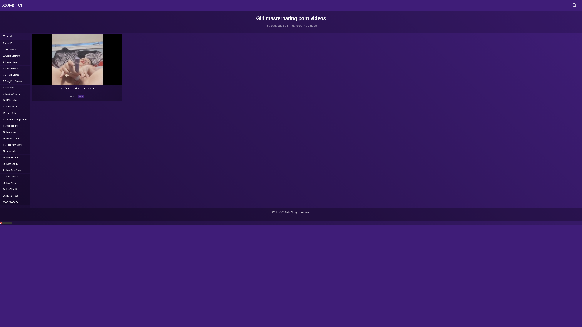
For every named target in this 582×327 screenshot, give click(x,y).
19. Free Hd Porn (10, 157)
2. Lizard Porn (9, 49)
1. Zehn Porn (9, 43)
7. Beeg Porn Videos (12, 81)
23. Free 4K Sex (10, 183)
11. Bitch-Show (10, 107)
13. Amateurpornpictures (15, 119)
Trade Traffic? (9, 202)
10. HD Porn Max (10, 100)
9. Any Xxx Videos (11, 94)
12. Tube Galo (9, 113)
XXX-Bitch (13, 5)
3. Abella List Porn (11, 56)
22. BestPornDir (10, 176)
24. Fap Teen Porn (11, 189)
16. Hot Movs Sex (11, 138)
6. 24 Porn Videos (11, 75)
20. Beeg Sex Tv (10, 164)
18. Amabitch (9, 151)
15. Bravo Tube (10, 132)
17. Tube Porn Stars (12, 145)
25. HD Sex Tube (10, 196)
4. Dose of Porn (10, 62)
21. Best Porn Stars (12, 170)
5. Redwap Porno (11, 68)
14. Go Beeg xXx (10, 126)
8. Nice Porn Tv (10, 87)
